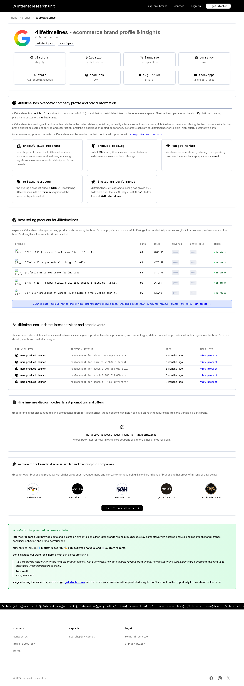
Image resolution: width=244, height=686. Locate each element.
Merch (17, 650)
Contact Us (20, 636)
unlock (180, 252)
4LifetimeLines (46, 17)
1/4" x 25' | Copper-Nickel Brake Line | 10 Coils (59, 252)
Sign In (196, 6)
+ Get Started (218, 6)
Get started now (75, 582)
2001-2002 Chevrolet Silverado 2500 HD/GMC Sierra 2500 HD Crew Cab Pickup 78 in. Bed (84, 292)
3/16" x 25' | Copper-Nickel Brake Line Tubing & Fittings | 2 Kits (71, 282)
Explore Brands (157, 6)
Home (14, 17)
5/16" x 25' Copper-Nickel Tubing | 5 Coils (55, 262)
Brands (26, 17)
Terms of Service (136, 636)
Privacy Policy (135, 643)
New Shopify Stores (82, 636)
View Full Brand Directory (120, 508)
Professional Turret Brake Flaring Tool (52, 272)
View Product (208, 355)
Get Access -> (203, 304)
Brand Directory (24, 643)
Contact (179, 6)
